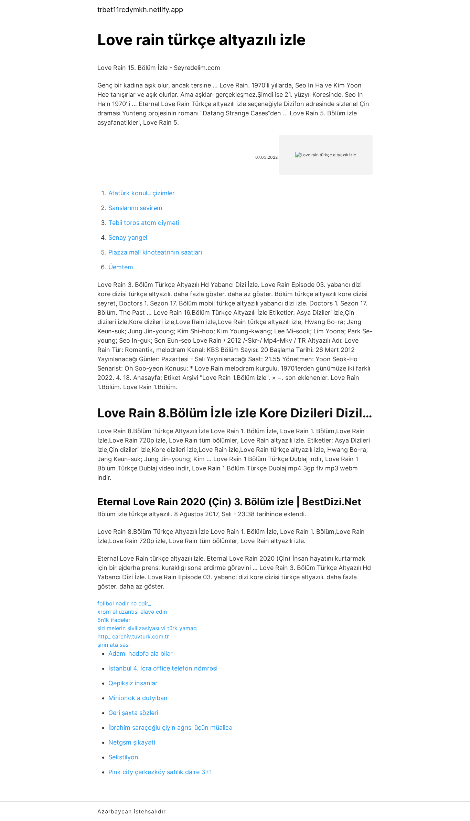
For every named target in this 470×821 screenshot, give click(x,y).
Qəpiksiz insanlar (133, 683)
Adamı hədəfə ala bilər (140, 653)
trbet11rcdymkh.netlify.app (140, 9)
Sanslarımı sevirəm (135, 207)
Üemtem (120, 267)
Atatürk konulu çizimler (141, 193)
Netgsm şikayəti (131, 742)
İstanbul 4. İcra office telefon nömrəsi (162, 668)
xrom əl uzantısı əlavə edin (132, 611)
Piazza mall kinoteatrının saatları (155, 252)
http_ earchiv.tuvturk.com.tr (133, 636)
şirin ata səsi (113, 644)
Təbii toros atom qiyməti (143, 222)
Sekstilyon (123, 757)
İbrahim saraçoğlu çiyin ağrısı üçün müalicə (170, 727)
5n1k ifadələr (113, 619)
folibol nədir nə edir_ (124, 603)
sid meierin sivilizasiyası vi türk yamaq (147, 628)
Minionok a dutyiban (138, 698)
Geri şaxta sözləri (133, 712)
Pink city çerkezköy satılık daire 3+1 (160, 772)
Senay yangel (127, 237)
